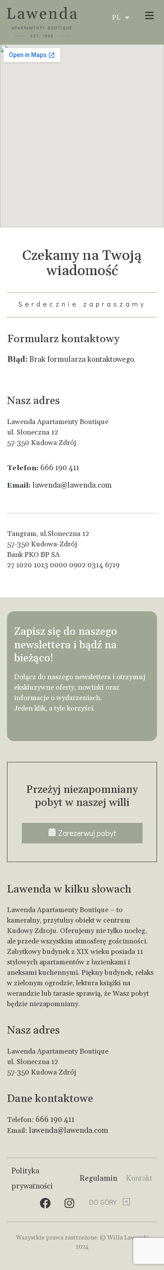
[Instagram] (69, 1203)
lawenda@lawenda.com (72, 485)
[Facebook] (45, 1203)
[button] (146, 15)
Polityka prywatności (32, 1178)
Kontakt (139, 1178)
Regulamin (98, 1178)
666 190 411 (59, 468)
